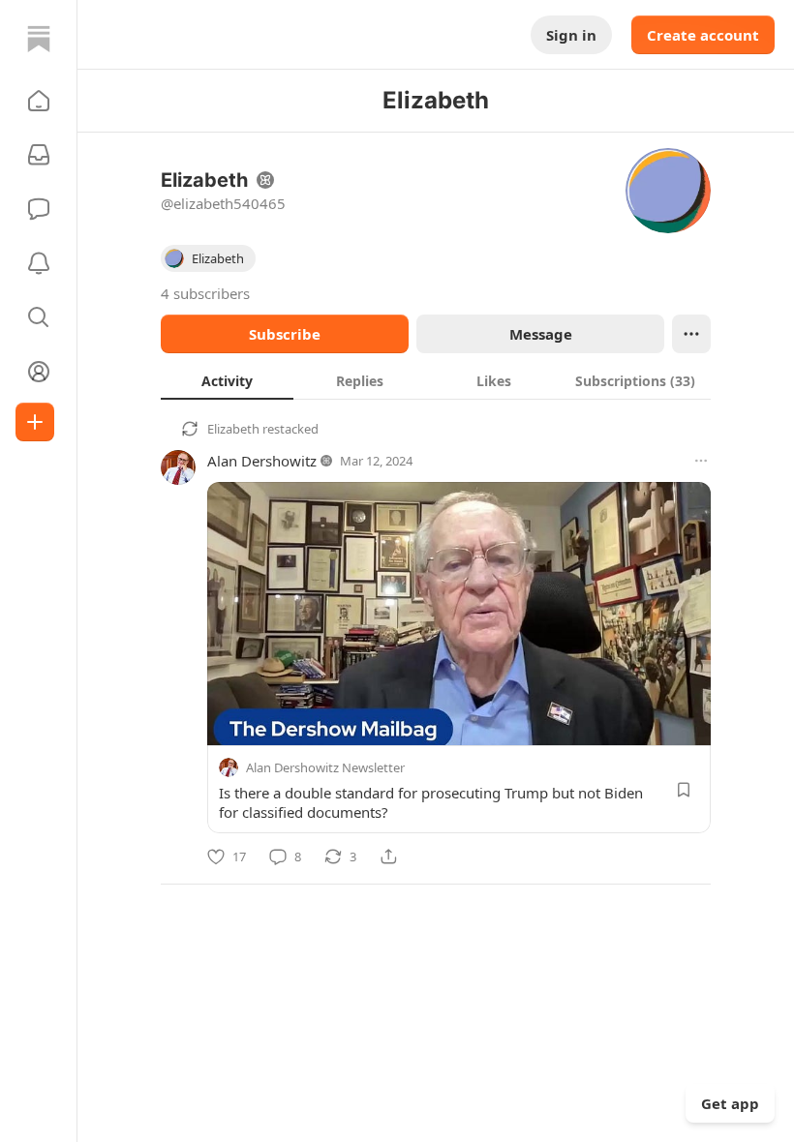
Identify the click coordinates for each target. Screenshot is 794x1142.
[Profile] (38, 371)
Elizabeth (233, 428)
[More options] (701, 460)
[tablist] (436, 380)
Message (540, 334)
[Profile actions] (691, 334)
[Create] (34, 422)
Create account (703, 35)
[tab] (227, 380)
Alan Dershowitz (262, 460)
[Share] (388, 856)
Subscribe (285, 334)
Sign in (571, 35)
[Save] (683, 789)
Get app (730, 1103)
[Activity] (38, 263)
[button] (38, 100)
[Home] (38, 38)
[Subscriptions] (38, 155)
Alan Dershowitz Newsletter (325, 767)
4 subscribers (205, 293)
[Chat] (38, 209)
